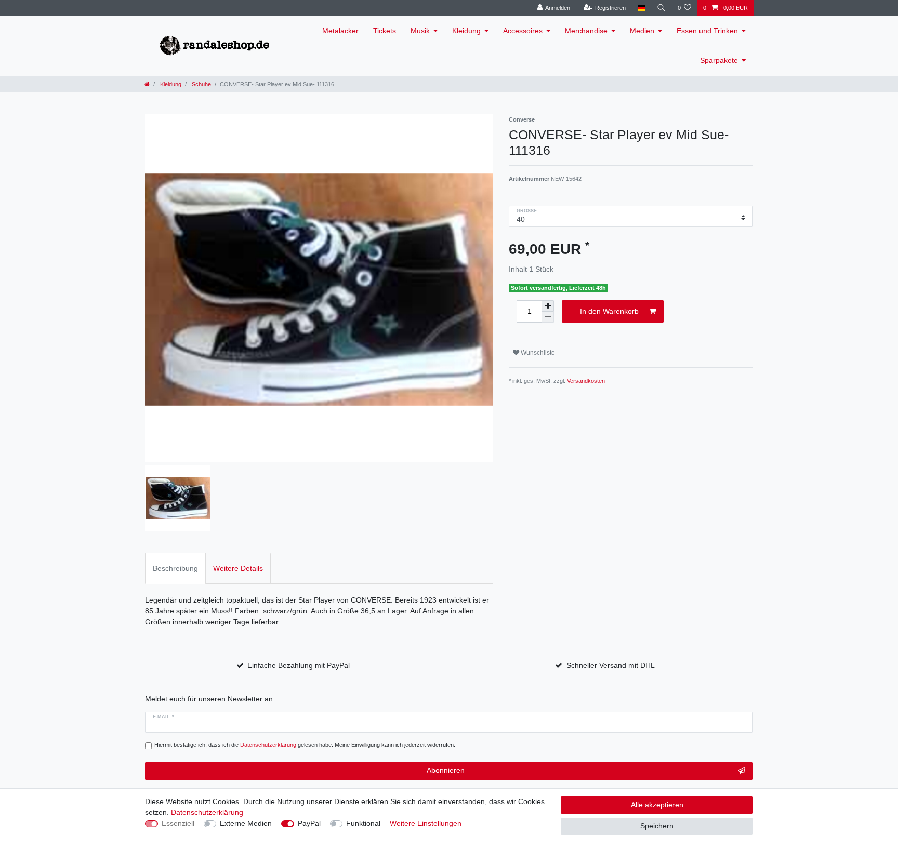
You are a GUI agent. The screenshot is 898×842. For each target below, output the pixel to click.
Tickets (384, 30)
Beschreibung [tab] (175, 568)
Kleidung (466, 30)
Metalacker (340, 30)
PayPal (309, 823)
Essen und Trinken (707, 30)
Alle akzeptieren (657, 804)
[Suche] (661, 8)
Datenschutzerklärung (207, 812)
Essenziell (178, 823)
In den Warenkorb (609, 311)
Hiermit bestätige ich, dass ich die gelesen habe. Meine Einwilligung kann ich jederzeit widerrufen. (304, 745)
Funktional (363, 823)
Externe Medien (246, 823)
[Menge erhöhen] (548, 306)
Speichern (657, 826)
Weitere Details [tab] (238, 568)
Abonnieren (446, 770)
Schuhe (200, 84)
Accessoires (523, 30)
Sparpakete (719, 60)
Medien (642, 30)
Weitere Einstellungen (425, 823)
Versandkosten (586, 381)
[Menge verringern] (548, 317)
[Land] (641, 8)
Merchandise (586, 30)
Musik (420, 30)
